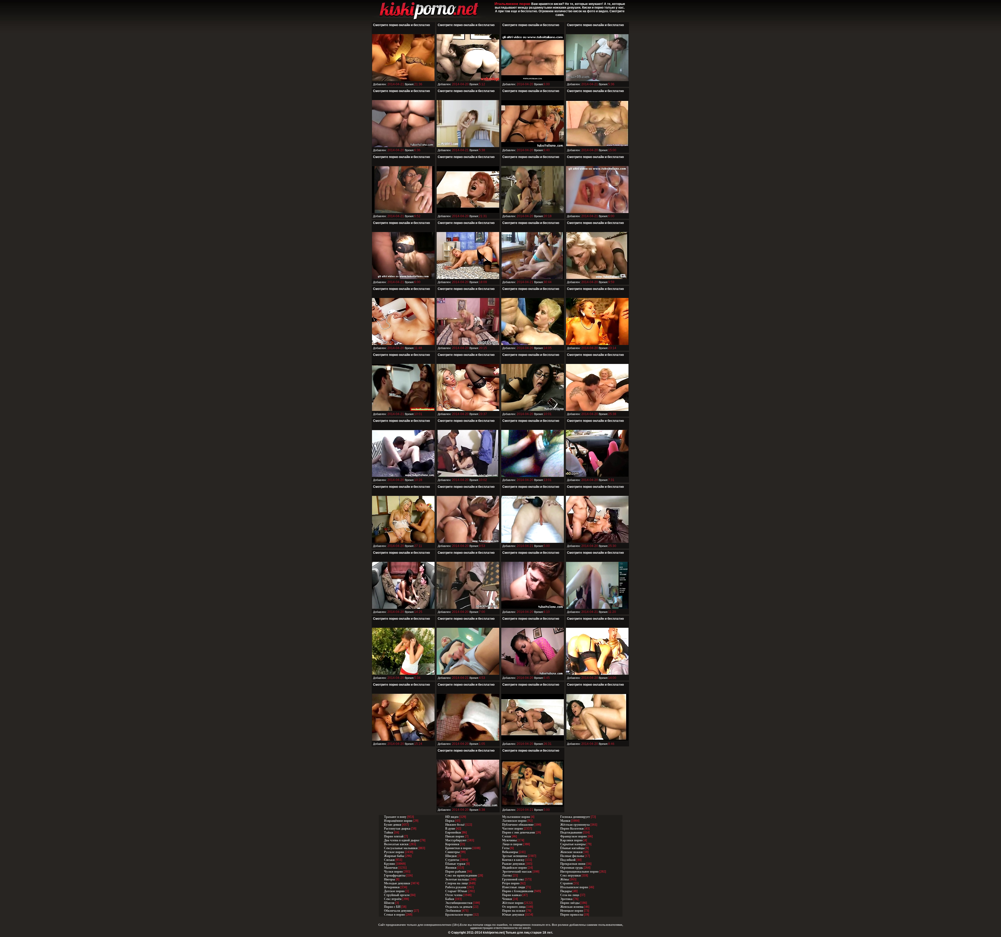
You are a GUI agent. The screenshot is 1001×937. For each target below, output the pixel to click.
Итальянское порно (574, 887)
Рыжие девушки (513, 864)
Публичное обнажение (518, 824)
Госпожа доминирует (575, 817)
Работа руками (455, 887)
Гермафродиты (394, 875)
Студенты (452, 860)
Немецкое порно (571, 910)
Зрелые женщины (514, 856)
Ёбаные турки (455, 864)
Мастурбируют (456, 840)
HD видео (452, 817)
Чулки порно (393, 871)
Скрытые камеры (572, 844)
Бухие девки (392, 824)
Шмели (389, 903)
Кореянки (452, 844)
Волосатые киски (396, 844)
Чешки (507, 899)
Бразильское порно (459, 914)
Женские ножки (571, 852)
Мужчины (509, 840)
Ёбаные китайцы (572, 848)
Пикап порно (454, 836)
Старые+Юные (456, 891)
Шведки (451, 856)
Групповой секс (513, 879)
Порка (449, 821)
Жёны (564, 879)
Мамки (565, 821)
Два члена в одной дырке (401, 840)
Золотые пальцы (457, 879)
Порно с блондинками (517, 891)
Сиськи (389, 860)
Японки (450, 867)
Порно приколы (571, 914)
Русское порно (394, 852)
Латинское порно (514, 821)
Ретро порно (511, 883)
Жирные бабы (394, 856)
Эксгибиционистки (458, 903)
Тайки (388, 832)
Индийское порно (514, 867)
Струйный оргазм (397, 895)
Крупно (389, 864)
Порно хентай (394, 836)
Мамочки (391, 867)
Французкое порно (573, 836)
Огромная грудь (571, 867)
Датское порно (394, 891)
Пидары (566, 891)
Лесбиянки (453, 910)
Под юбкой (568, 860)
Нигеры (389, 879)
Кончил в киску (513, 860)
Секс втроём (392, 899)
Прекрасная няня (572, 864)
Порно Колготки (572, 828)
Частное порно (512, 828)
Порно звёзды (569, 903)
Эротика (566, 899)
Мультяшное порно (516, 817)
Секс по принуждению (461, 875)
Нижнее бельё (455, 824)
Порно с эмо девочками (518, 832)
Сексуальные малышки (401, 848)
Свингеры (452, 852)
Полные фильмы (572, 856)
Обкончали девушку (398, 910)
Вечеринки (392, 887)
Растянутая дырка (397, 828)
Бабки (449, 899)
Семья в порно (394, 914)
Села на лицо (569, 895)
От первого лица (514, 907)
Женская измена (571, 907)
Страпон (566, 883)
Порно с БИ (392, 907)
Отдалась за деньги (458, 907)
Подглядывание (571, 832)
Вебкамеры (510, 852)
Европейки (453, 832)
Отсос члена (453, 895)
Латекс (507, 875)
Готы (505, 848)
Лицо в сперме (512, 844)
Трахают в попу (395, 817)
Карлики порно (571, 840)
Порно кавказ (512, 895)
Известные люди (513, 887)
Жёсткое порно (512, 903)
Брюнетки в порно (458, 848)
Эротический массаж (517, 871)
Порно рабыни (455, 871)
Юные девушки (513, 914)
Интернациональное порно (579, 871)
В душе (450, 828)
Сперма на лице (456, 883)
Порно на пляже (513, 910)
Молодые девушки (397, 883)
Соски (506, 836)
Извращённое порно (398, 821)
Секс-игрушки (570, 875)
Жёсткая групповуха (575, 824)
